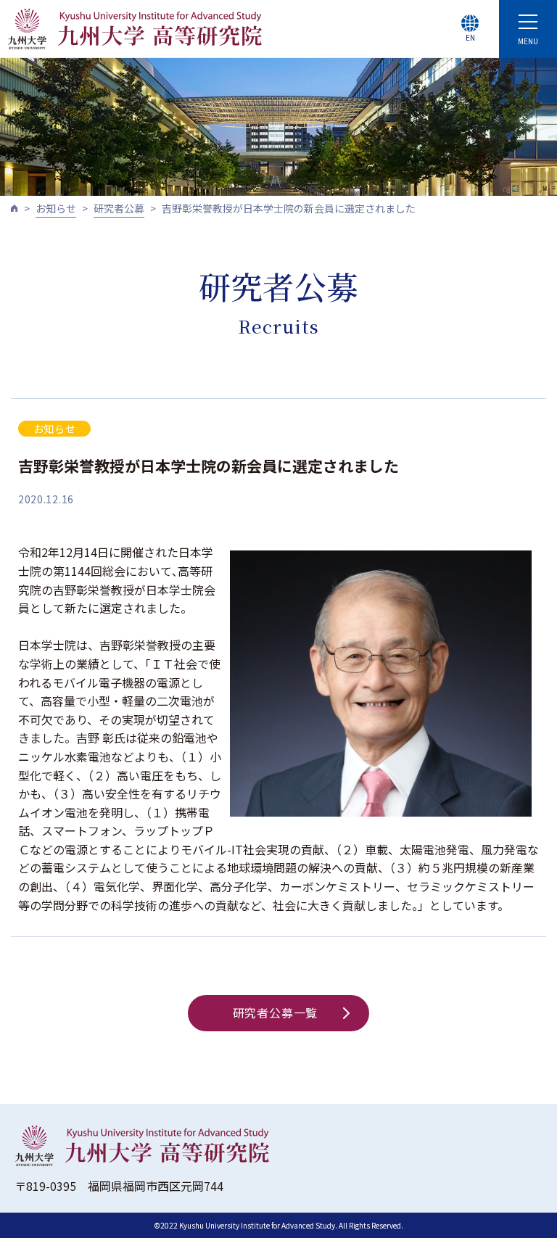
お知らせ (56, 208)
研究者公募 (119, 208)
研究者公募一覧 (275, 1012)
